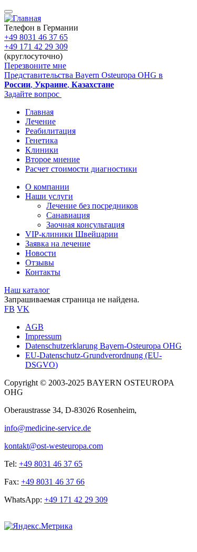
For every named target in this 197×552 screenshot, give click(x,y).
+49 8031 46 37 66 (53, 481)
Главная (39, 111)
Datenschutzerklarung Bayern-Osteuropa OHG (103, 345)
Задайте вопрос (32, 94)
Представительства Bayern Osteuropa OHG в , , (83, 80)
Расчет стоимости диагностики (81, 168)
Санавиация (68, 215)
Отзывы (39, 262)
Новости (40, 253)
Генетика (41, 140)
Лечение (40, 121)
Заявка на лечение (57, 243)
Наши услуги (49, 196)
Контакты (42, 272)
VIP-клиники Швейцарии (71, 234)
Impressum (43, 336)
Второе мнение (52, 159)
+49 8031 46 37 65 (36, 37)
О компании (47, 186)
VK (23, 308)
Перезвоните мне (35, 65)
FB (9, 308)
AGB (34, 326)
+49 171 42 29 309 (36, 46)
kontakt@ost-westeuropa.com (53, 445)
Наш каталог (27, 289)
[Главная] (22, 18)
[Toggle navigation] (8, 11)
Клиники (41, 149)
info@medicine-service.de (47, 427)
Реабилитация (50, 130)
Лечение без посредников (92, 205)
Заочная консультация (85, 224)
